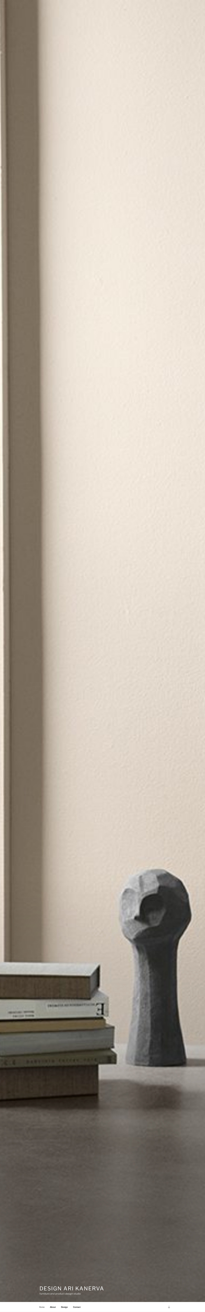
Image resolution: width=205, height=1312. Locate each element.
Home (42, 1307)
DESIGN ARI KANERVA (71, 1288)
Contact (77, 1307)
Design (64, 1307)
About (53, 1307)
